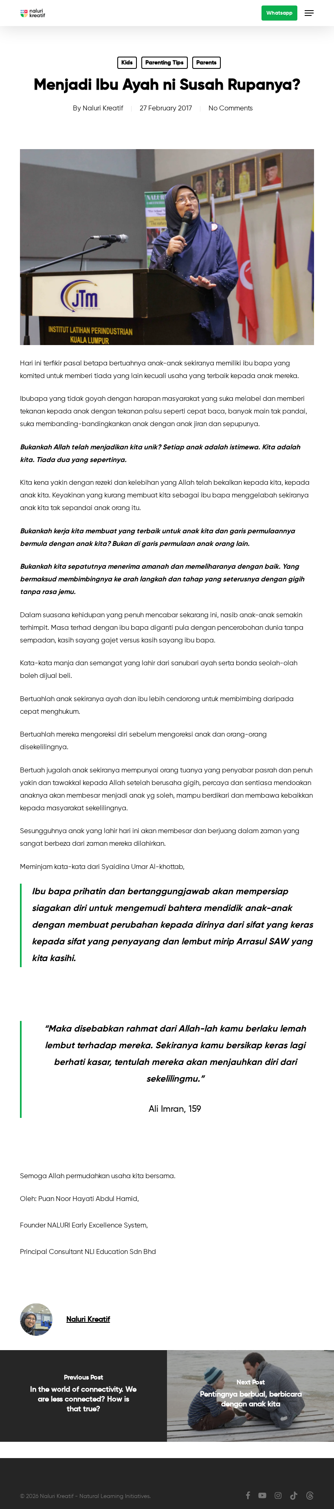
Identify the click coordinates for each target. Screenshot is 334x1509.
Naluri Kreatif (103, 108)
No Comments (231, 108)
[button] (309, 13)
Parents (206, 63)
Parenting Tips (164, 63)
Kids (127, 63)
